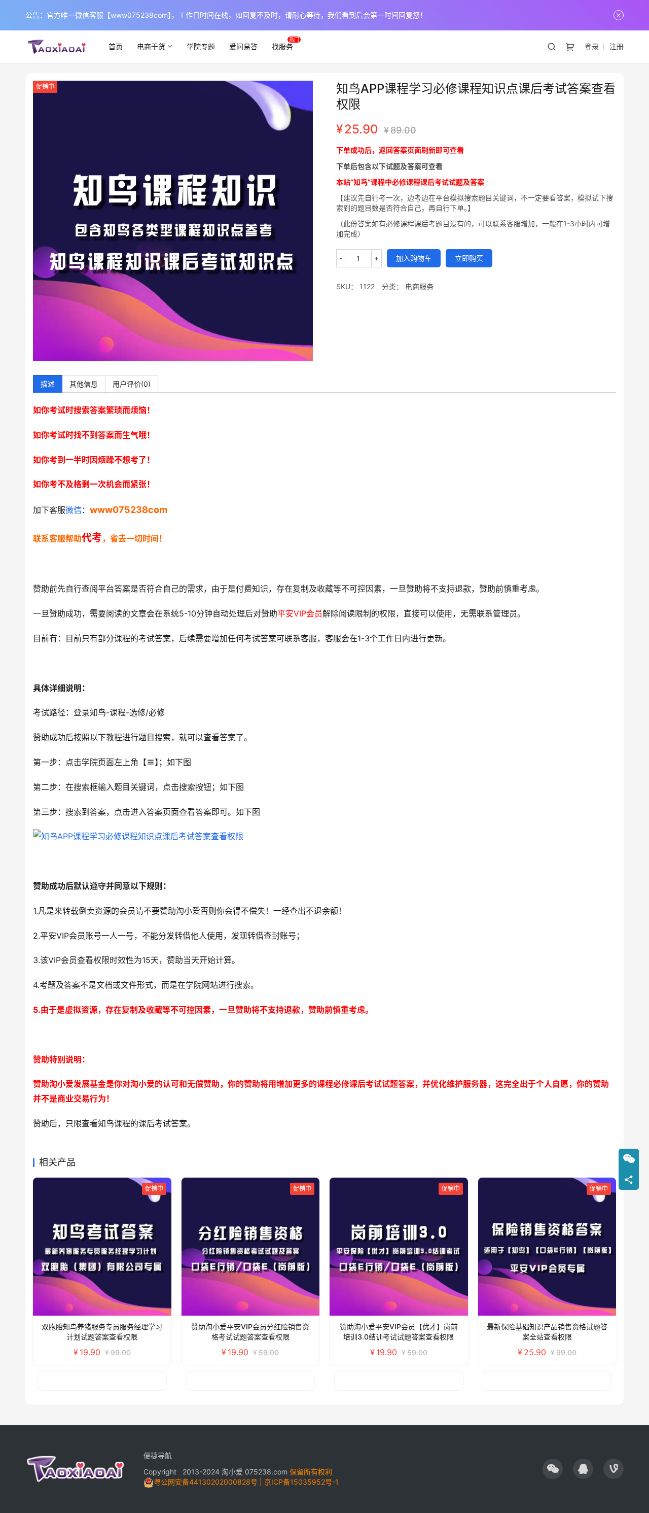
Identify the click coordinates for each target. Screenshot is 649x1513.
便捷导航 (157, 1455)
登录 (592, 46)
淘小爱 (232, 1471)
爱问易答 (243, 46)
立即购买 (469, 258)
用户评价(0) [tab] (132, 384)
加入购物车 (413, 258)
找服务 (282, 46)
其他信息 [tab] (83, 384)
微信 (73, 510)
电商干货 (151, 46)
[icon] (553, 1469)
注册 (616, 46)
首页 (116, 46)
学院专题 (201, 46)
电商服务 (419, 286)
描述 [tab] (48, 384)
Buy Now (62, 1381)
